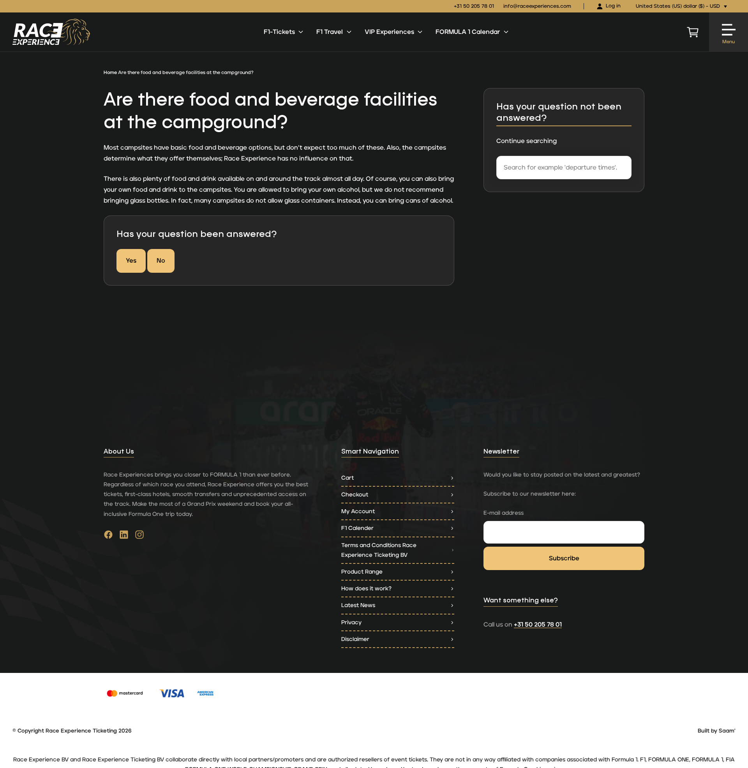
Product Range (362, 572)
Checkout (354, 495)
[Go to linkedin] (124, 536)
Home (110, 72)
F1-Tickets (279, 32)
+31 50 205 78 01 (474, 6)
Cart (347, 478)
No (161, 261)
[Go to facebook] (108, 536)
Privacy (351, 622)
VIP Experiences (389, 32)
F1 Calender (357, 528)
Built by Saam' (717, 731)
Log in (613, 6)
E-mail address (503, 513)
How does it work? (366, 588)
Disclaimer (355, 639)
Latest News (358, 605)
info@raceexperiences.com (537, 6)
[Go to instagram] (139, 536)
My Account (358, 511)
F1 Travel (329, 32)
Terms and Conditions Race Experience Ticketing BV (378, 550)
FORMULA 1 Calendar (468, 32)
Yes (131, 261)
